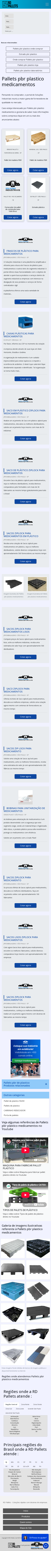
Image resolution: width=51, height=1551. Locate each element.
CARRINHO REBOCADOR (14, 1110)
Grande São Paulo (34, 1409)
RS (42, 1462)
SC (36, 1462)
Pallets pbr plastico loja (28, 65)
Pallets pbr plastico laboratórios (28, 70)
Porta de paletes (11, 1115)
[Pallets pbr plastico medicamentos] (13, 139)
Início (25, 1510)
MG (12, 1462)
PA (40, 1466)
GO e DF (26, 1466)
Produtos (26, 1516)
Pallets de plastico (12, 1105)
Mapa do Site (26, 1528)
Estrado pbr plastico (28, 54)
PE (6, 1466)
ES (18, 1462)
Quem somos (26, 1522)
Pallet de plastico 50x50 (14, 1101)
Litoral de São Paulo (13, 1413)
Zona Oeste (37, 1404)
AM (34, 1466)
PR (30, 1462)
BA (12, 1466)
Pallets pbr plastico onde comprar (28, 48)
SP (24, 1462)
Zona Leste (20, 1409)
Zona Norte (25, 1404)
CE (18, 1466)
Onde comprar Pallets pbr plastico (28, 59)
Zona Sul (9, 1409)
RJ (6, 1462)
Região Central (11, 1404)
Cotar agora (12, 170)
